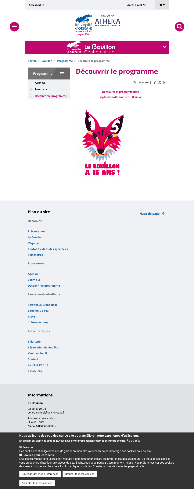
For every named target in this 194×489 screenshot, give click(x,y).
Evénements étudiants (44, 294)
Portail (32, 61)
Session (28, 447)
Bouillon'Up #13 (38, 310)
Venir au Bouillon (39, 353)
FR (161, 4)
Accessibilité (36, 5)
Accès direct (134, 5)
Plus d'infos (133, 440)
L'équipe (33, 243)
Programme (65, 61)
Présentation (36, 231)
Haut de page (150, 213)
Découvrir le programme (51, 96)
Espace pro (35, 371)
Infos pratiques (39, 331)
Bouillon (46, 61)
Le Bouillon (35, 237)
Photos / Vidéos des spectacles (48, 249)
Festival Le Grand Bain (42, 305)
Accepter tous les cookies (37, 482)
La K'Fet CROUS (38, 365)
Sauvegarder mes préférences (40, 473)
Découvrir (35, 221)
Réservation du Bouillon (43, 347)
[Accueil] (83, 22)
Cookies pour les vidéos (38, 455)
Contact (33, 359)
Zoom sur (41, 89)
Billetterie (34, 341)
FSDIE (31, 316)
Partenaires (35, 254)
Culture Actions (38, 322)
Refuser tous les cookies (79, 473)
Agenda (40, 82)
